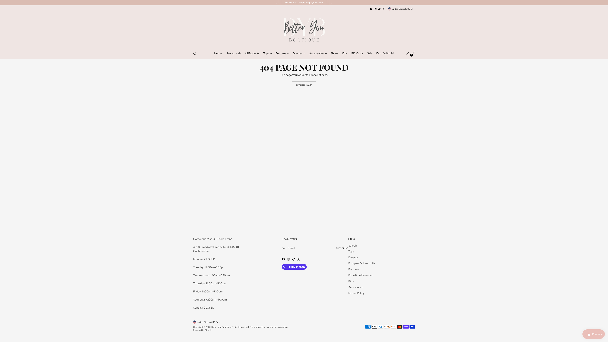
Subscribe (342, 248)
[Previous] (276, 2)
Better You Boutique (221, 327)
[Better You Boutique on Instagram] (375, 8)
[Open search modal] (195, 53)
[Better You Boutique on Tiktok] (379, 8)
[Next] (331, 2)
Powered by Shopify (202, 330)
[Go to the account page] (406, 53)
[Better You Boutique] (304, 29)
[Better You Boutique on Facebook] (371, 8)
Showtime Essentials (361, 275)
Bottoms (353, 269)
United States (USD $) (402, 9)
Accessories (355, 287)
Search (352, 245)
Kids (351, 281)
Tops (351, 251)
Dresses (353, 257)
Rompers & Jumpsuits (361, 263)
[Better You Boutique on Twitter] (383, 8)
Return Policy (356, 293)
